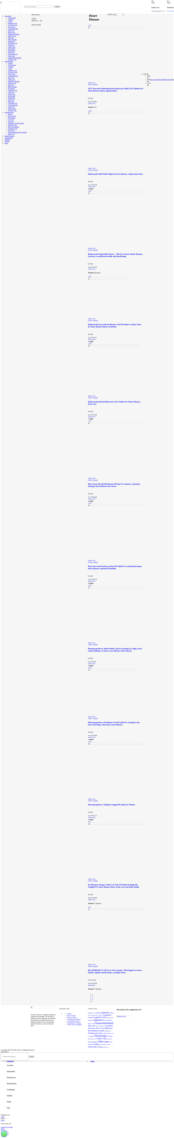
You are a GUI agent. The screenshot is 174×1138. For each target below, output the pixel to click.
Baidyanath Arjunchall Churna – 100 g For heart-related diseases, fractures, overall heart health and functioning (115, 255)
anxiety (98, 1013)
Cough (90, 1017)
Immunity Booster (14, 34)
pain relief (109, 1039)
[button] (91, 187)
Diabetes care (109, 1017)
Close (2, 1116)
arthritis (105, 1012)
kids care (11, 38)
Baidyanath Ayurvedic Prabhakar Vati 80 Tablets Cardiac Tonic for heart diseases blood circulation (114, 325)
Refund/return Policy (74, 1019)
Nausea (92, 1036)
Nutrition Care (12, 43)
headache (109, 1026)
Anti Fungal (12, 18)
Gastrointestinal (13, 29)
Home (69, 1014)
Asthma (111, 1013)
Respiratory (11, 50)
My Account (71, 1015)
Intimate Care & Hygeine (16, 123)
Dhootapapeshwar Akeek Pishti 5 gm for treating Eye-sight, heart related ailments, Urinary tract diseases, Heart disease (115, 650)
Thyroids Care (12, 103)
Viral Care (11, 56)
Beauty (10, 114)
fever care (91, 1023)
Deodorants (11, 118)
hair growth (102, 1026)
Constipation (106, 1015)
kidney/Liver (12, 36)
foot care (11, 121)
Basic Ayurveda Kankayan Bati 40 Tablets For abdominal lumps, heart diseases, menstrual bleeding (115, 567)
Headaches (92, 1028)
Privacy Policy (72, 1017)
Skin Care (11, 52)
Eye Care (11, 119)
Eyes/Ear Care (12, 25)
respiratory (94, 1042)
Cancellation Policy (73, 1021)
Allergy (10, 63)
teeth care (11, 101)
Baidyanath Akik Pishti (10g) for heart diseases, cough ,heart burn (115, 174)
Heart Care (11, 32)
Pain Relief (11, 49)
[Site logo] (10, 11)
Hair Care (11, 30)
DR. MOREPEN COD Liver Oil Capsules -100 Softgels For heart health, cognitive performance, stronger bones (115, 971)
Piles (89, 1042)
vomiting (100, 1047)
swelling (96, 1044)
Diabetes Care (12, 23)
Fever (110, 1020)
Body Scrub (12, 116)
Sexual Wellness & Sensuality (17, 132)
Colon (10, 21)
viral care (92, 1046)
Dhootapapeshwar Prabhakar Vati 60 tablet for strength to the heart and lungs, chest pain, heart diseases (114, 723)
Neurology (11, 41)
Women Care (12, 60)
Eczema (105, 1020)
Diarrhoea (90, 1020)
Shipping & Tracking (74, 1023)
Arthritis (10, 20)
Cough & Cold (99, 1017)
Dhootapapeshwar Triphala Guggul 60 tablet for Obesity (111, 805)
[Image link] (44, 1008)
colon (99, 1015)
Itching (91, 1033)
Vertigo (109, 1044)
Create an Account (7, 1127)
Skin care (103, 1041)
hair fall (97, 1026)
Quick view (91, 168)
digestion (98, 1020)
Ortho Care (11, 47)
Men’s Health (12, 40)
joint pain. (98, 1033)
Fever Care (11, 27)
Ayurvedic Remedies (93, 1015)
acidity (90, 1013)
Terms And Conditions (74, 1024)
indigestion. (108, 1031)
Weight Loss (12, 109)
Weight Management (14, 58)
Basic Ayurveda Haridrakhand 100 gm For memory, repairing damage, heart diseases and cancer (114, 485)
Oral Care (11, 45)
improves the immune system (100, 1029)
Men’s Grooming (13, 127)
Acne (94, 1013)
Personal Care (12, 125)
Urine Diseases (13, 54)
